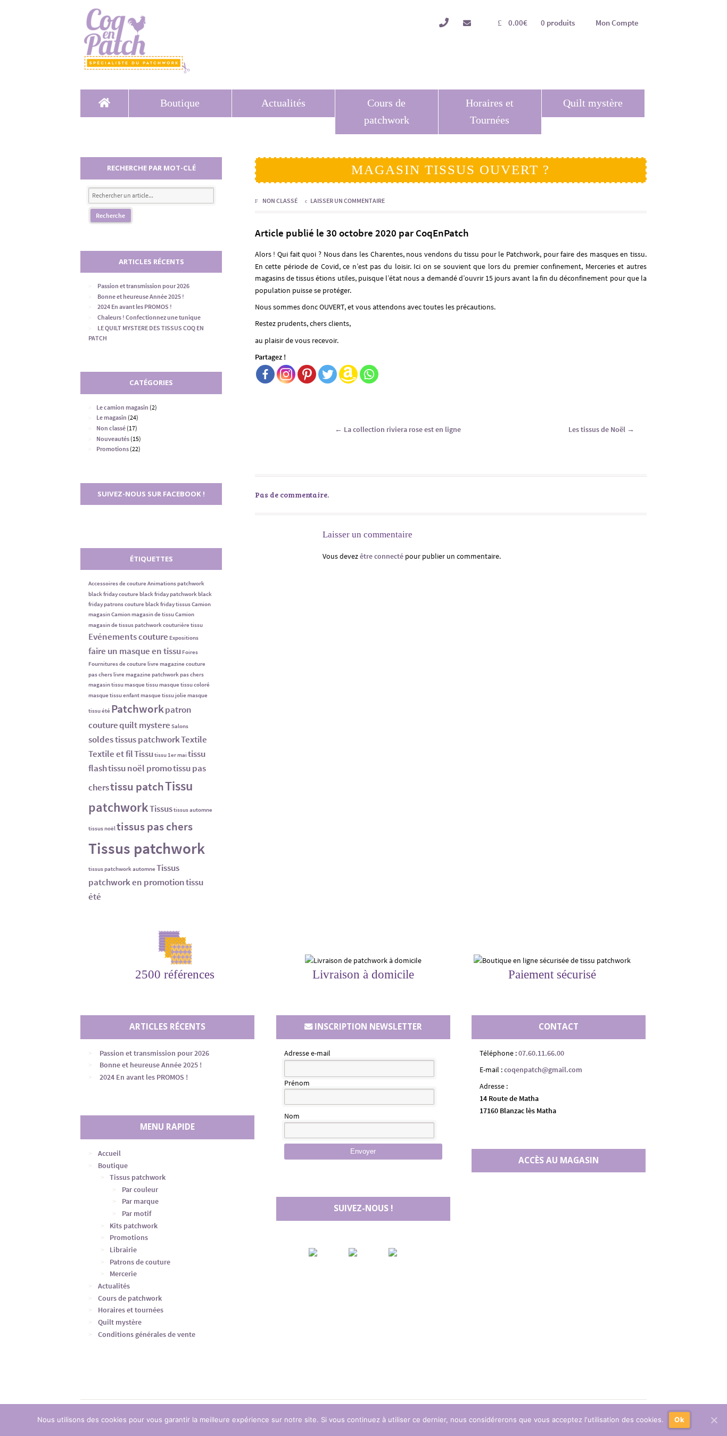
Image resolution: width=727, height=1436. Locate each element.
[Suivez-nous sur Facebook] (322, 1252)
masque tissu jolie (163, 695)
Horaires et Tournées (490, 111)
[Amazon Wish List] (348, 374)
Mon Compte (617, 23)
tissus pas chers (155, 826)
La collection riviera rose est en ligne (398, 429)
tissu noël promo (140, 768)
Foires (190, 652)
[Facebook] (265, 374)
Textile (194, 739)
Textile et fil (110, 754)
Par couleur (140, 1189)
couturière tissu (183, 625)
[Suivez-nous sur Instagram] (362, 1252)
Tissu (143, 754)
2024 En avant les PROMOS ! (134, 307)
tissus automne (193, 809)
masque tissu (141, 684)
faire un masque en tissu (134, 651)
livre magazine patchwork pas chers (158, 674)
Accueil (109, 1153)
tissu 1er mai (170, 755)
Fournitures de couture (117, 663)
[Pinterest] (307, 374)
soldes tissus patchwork (134, 739)
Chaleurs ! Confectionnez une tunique (149, 317)
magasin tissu (105, 684)
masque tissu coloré (184, 684)
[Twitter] (327, 374)
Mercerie (123, 1273)
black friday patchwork (168, 594)
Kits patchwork (134, 1225)
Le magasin (111, 417)
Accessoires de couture (117, 583)
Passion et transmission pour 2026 (143, 286)
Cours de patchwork (386, 111)
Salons (179, 726)
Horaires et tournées (130, 1310)
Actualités (283, 103)
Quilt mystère (593, 103)
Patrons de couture (140, 1262)
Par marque (140, 1201)
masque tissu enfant (113, 695)
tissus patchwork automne (121, 869)
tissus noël (101, 828)
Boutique (180, 103)
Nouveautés (112, 439)
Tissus (161, 808)
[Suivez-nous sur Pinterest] (402, 1252)
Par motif (136, 1213)
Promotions (112, 449)
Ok (679, 1419)
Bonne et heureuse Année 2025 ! (140, 296)
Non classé (280, 201)
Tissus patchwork (146, 848)
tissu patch (137, 786)
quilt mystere (144, 725)
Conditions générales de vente (146, 1334)
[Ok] (713, 1420)
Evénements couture (128, 636)
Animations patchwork (175, 583)
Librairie (123, 1249)
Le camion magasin (122, 407)
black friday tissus (168, 604)
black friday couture (113, 594)
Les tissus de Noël (601, 429)
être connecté (381, 556)
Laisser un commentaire (347, 201)
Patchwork (137, 708)
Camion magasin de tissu (142, 614)
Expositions (184, 637)
